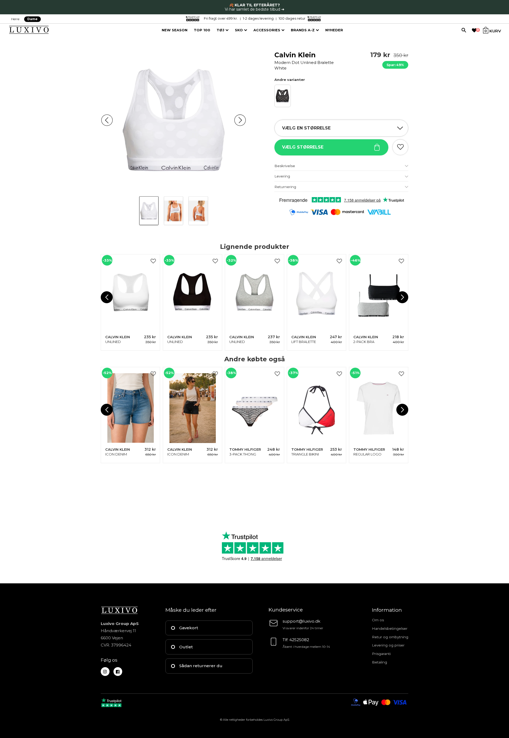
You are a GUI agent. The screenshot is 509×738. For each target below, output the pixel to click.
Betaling (379, 662)
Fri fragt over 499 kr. (221, 18)
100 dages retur (292, 18)
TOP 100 (202, 30)
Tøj (221, 30)
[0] (474, 30)
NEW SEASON (174, 30)
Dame (32, 19)
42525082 (299, 639)
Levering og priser (388, 645)
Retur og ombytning (390, 637)
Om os (378, 620)
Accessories (267, 30)
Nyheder (334, 30)
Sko (239, 30)
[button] (107, 120)
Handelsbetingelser (389, 628)
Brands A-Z (303, 30)
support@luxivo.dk (301, 621)
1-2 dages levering (258, 18)
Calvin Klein (304, 61)
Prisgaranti (381, 654)
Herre (15, 19)
